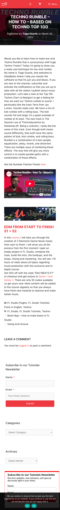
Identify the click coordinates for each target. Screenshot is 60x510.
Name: (9, 377)
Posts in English (13, 307)
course (15, 237)
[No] (56, 501)
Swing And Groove (17, 324)
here (43, 164)
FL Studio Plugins (17, 302)
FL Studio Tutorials (38, 302)
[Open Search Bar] (30, 4)
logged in (24, 345)
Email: (9, 389)
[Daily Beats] (4, 4)
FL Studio (12, 311)
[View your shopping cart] (40, 4)
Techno (27, 307)
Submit (30, 403)
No (34, 506)
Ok (27, 506)
